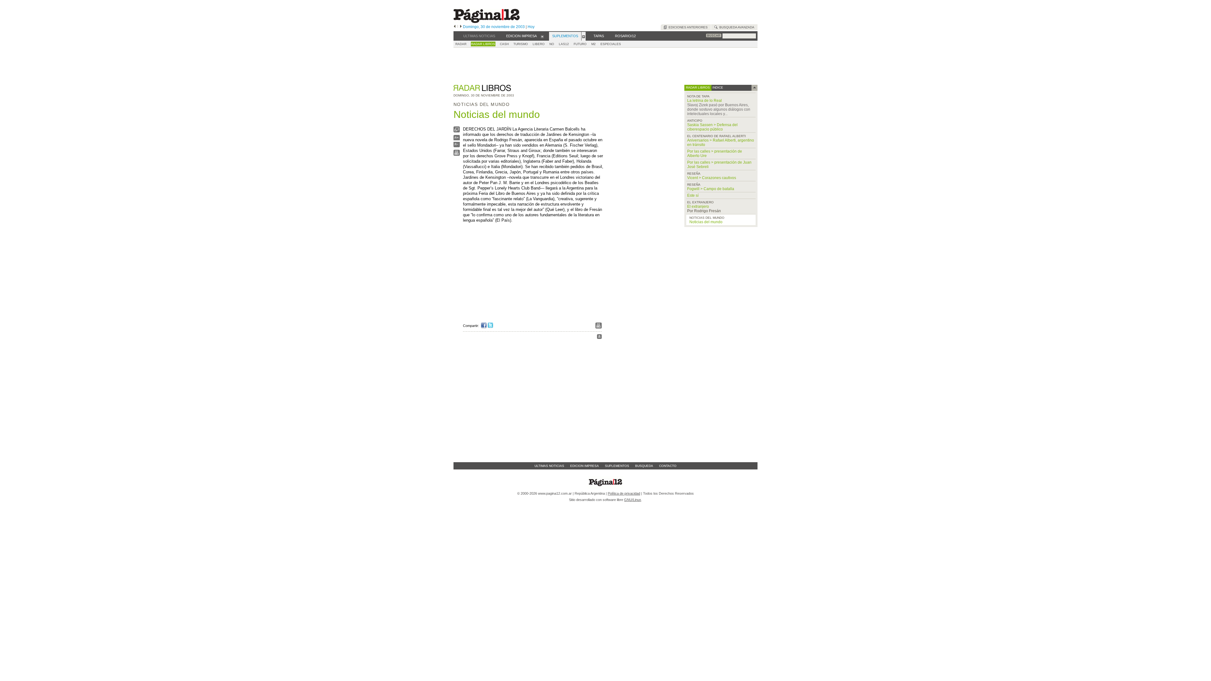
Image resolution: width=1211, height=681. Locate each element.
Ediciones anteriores (687, 27)
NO (551, 44)
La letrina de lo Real (704, 100)
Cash (504, 44)
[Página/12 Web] (486, 21)
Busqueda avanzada (735, 27)
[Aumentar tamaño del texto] (456, 139)
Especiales (610, 44)
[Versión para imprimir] (456, 154)
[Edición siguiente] (461, 27)
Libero (539, 44)
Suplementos (617, 466)
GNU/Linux (632, 500)
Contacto (667, 466)
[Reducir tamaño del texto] (456, 145)
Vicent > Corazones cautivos (711, 178)
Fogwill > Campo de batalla (710, 189)
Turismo (520, 44)
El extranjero (698, 206)
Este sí (693, 195)
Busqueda (644, 466)
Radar (460, 44)
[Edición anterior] (454, 27)
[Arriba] (599, 337)
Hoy (531, 27)
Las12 (564, 44)
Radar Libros (483, 44)
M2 (593, 44)
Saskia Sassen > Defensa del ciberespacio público (712, 127)
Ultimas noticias (549, 466)
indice (717, 87)
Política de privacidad (624, 493)
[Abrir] (542, 36)
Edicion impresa (584, 466)
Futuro (580, 44)
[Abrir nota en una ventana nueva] (456, 131)
